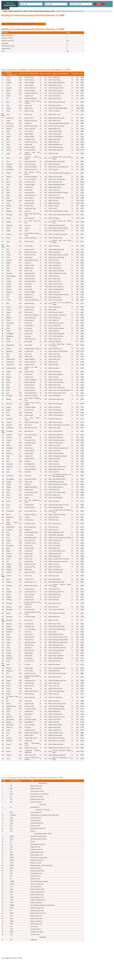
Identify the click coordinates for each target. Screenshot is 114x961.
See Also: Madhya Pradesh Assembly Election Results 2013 (18, 24)
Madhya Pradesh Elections (16, 11)
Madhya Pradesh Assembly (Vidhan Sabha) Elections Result (39, 11)
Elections (5, 11)
